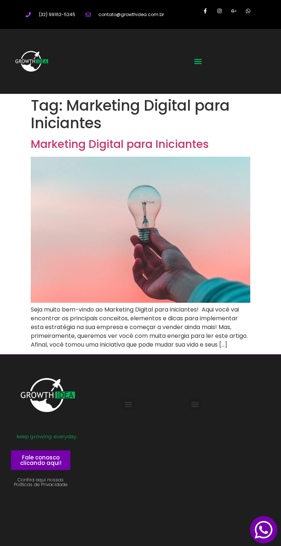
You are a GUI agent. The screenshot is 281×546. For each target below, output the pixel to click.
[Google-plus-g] (234, 11)
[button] (198, 61)
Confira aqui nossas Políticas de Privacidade (40, 482)
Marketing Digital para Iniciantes (120, 144)
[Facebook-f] (205, 11)
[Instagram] (219, 11)
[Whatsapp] (248, 11)
